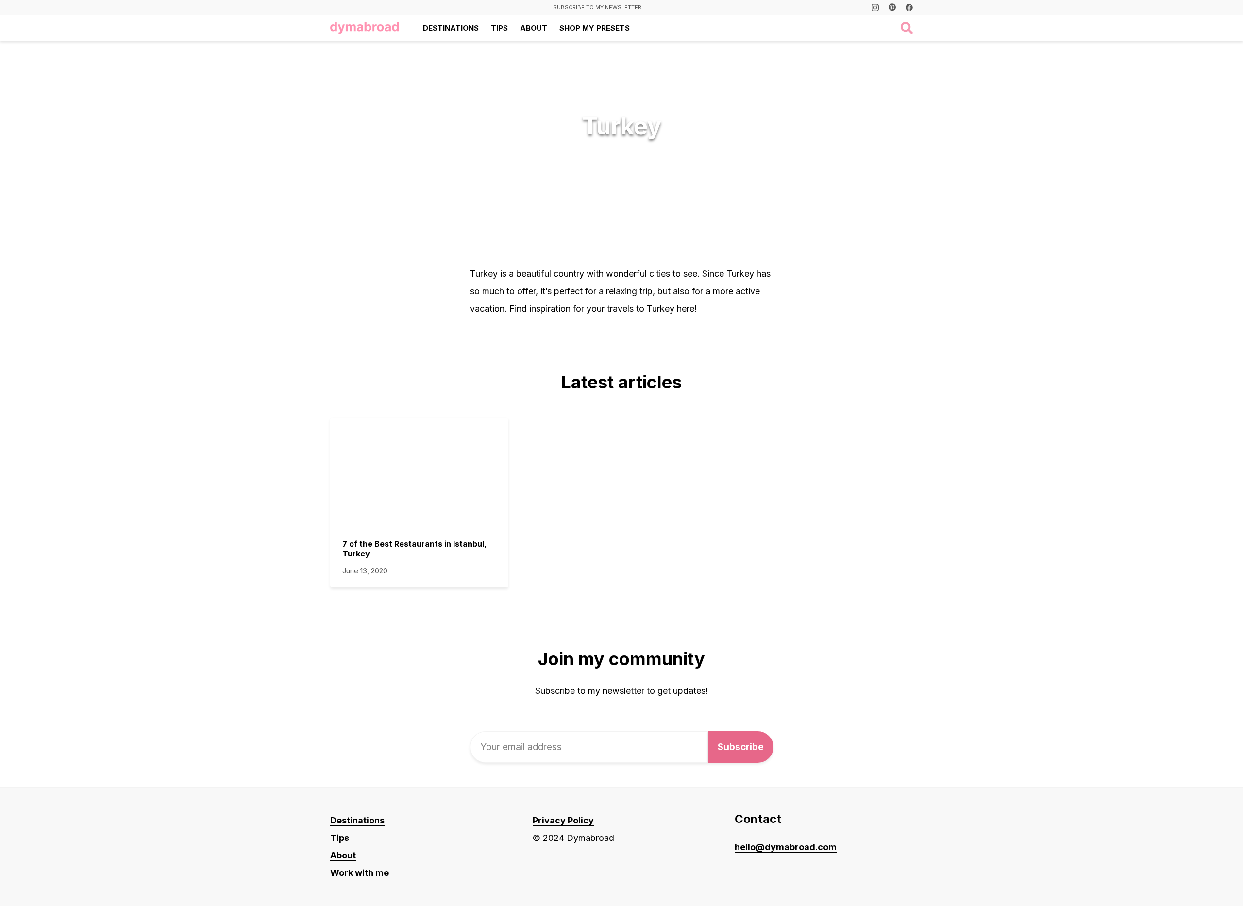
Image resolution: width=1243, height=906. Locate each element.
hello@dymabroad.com (786, 847)
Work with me (359, 873)
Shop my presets (594, 28)
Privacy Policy (563, 820)
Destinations (451, 28)
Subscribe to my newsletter (597, 7)
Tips (499, 28)
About (533, 28)
